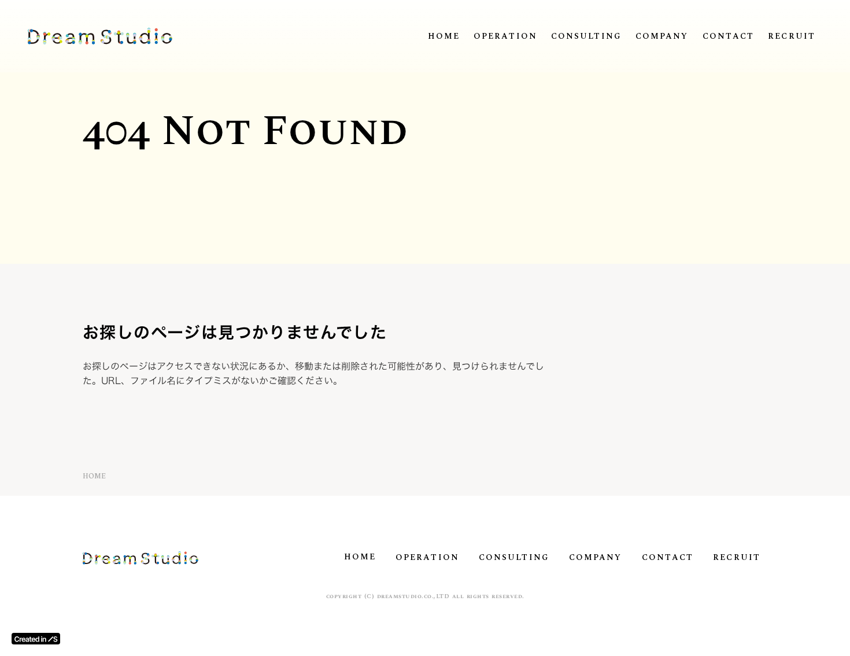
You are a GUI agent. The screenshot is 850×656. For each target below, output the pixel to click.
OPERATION (505, 36)
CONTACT (729, 36)
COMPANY (662, 36)
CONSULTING (586, 36)
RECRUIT (791, 36)
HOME (444, 36)
